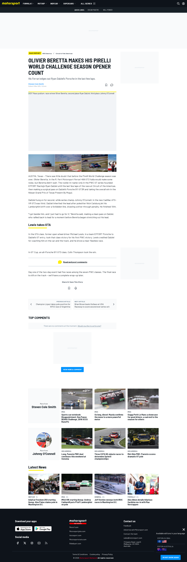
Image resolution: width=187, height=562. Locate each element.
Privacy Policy (107, 554)
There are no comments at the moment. (72, 326)
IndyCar (54, 3)
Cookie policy (95, 554)
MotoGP (41, 3)
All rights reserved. (106, 558)
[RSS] (46, 543)
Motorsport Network (88, 558)
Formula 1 (27, 3)
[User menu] (183, 3)
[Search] (178, 3)
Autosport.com (75, 535)
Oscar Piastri (93, 10)
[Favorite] (106, 85)
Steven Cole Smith (36, 84)
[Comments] (112, 85)
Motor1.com (73, 527)
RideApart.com (75, 543)
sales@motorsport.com (133, 538)
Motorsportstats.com (77, 539)
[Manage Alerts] (75, 288)
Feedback (127, 526)
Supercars (68, 3)
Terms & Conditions (80, 554)
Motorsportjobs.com (77, 531)
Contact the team (131, 534)
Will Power (107, 10)
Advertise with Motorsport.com (136, 530)
